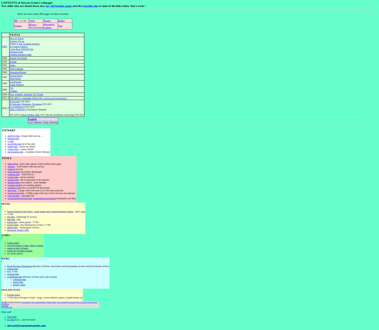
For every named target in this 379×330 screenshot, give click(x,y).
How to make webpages (38, 302)
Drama (47, 20)
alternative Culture (49, 26)
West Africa (15, 78)
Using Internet (26, 302)
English (32, 119)
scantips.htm (13, 185)
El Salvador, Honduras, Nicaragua (26, 104)
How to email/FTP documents (66, 302)
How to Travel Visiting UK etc (17, 40)
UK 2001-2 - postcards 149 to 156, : (38, 98)
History (33, 24)
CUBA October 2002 (30, 115)
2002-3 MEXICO (18, 109)
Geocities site (90, 6)
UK (11, 88)
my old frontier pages (59, 6)
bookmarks (4, 306)
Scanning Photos (51, 302)
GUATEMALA (17, 107)
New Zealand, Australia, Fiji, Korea (26, 94)
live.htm (11, 319)
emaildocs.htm (14, 188)
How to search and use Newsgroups (86, 302)
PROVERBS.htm (6, 307)
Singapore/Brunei (18, 72)
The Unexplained (36, 27)
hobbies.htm (13, 138)
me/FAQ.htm (14, 136)
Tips (60, 25)
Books (61, 20)
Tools (32, 20)
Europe (13, 61)
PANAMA (15, 101)
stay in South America (29, 44)
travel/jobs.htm (14, 144)
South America (17, 84)
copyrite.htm (5, 304)
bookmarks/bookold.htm (44, 198)
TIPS (4, 46)
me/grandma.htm (15, 152)
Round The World (18, 58)
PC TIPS (4, 302)
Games (18, 25)
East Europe (15, 82)
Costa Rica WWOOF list (21, 49)
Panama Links (16, 52)
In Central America (19, 46)
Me (16, 20)
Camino (13, 91)
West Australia (16, 69)
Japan (12, 65)
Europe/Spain (16, 76)
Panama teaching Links (21, 54)
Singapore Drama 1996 (18, 230)
